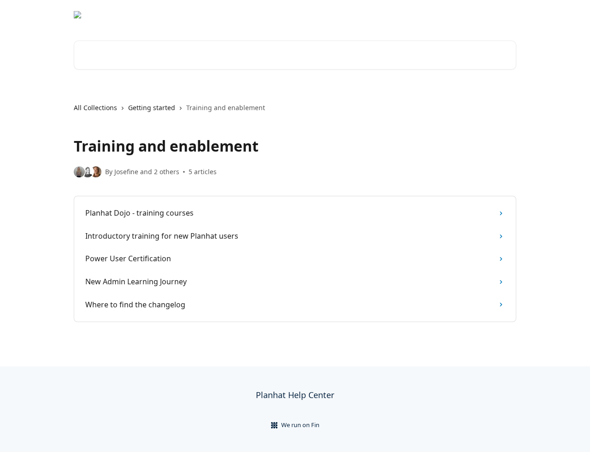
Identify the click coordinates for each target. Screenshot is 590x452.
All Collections (95, 107)
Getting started (151, 107)
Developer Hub (461, 15)
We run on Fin (300, 425)
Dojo (503, 15)
